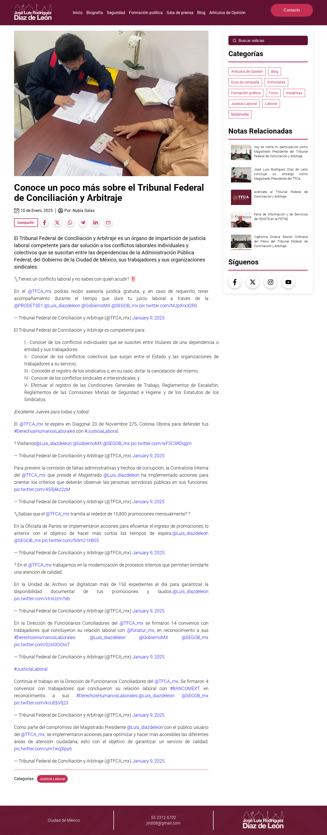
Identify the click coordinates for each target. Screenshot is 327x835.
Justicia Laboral (52, 779)
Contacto (292, 10)
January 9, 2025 (148, 317)
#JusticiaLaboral (101, 431)
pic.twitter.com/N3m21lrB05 (70, 540)
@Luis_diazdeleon (62, 305)
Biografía (94, 12)
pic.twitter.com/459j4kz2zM (42, 489)
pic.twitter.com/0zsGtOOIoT (42, 644)
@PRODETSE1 (28, 305)
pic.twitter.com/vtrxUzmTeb (42, 598)
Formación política (146, 12)
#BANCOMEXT (185, 688)
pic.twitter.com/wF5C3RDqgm (161, 443)
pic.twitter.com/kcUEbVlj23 (41, 702)
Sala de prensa (180, 12)
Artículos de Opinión (227, 12)
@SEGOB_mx (124, 305)
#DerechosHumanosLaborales (44, 431)
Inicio (78, 12)
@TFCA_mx (40, 291)
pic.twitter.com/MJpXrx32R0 (168, 305)
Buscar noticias (251, 40)
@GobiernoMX (95, 305)
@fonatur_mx (140, 630)
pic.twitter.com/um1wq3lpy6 (43, 748)
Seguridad (116, 12)
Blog (201, 12)
